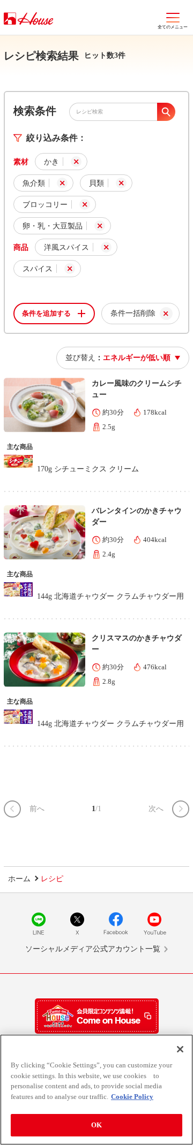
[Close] (180, 1049)
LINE (38, 923)
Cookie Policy (132, 1097)
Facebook (115, 923)
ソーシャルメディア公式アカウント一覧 (92, 949)
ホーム (19, 879)
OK (96, 1125)
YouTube (154, 923)
